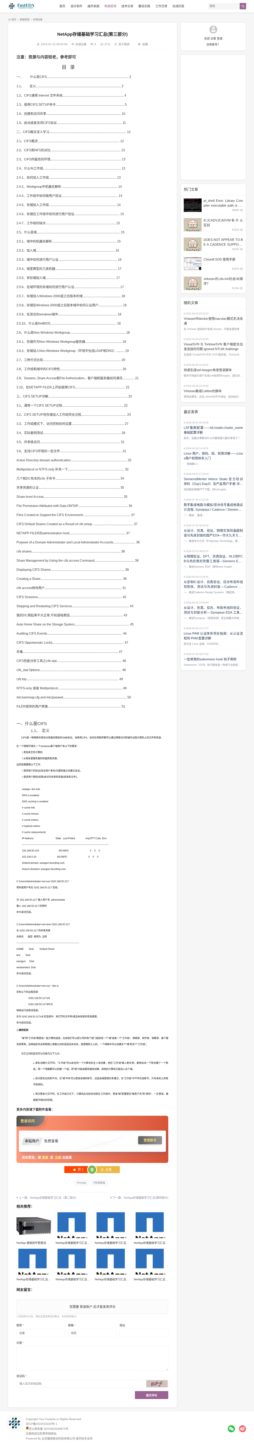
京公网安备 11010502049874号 (48, 1428)
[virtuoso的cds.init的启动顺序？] (193, 283)
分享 (108, 1169)
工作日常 (161, 6)
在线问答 (178, 6)
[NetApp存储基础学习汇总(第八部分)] (33, 1262)
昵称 (20, 1325)
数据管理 (110, 6)
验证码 (21, 1376)
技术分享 (127, 6)
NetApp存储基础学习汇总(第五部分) (156, 1279)
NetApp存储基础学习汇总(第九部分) (156, 1242)
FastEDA (22, 6)
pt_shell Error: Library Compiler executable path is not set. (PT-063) (223, 205)
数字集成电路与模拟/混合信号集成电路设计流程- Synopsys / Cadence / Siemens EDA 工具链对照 (213, 509)
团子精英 (124, 44)
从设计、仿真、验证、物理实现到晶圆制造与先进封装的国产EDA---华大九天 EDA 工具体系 (213, 535)
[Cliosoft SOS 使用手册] (193, 264)
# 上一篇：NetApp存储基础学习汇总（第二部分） (47, 1197)
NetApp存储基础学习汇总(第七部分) (78, 1279)
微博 (242, 1428)
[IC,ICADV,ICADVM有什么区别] (193, 225)
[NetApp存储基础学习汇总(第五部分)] (151, 1262)
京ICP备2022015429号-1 (41, 1423)
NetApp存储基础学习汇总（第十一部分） (81, 1242)
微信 (231, 1428)
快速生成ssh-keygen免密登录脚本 (208, 370)
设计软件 (76, 6)
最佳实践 (144, 6)
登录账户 (86, 1306)
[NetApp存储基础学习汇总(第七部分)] (73, 1262)
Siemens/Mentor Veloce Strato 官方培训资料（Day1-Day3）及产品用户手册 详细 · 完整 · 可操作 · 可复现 (213, 483)
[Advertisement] (213, 117)
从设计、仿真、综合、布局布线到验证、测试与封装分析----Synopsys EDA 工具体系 (213, 612)
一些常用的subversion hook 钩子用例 (210, 659)
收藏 (145, 44)
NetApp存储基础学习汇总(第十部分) (117, 1242)
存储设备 (37, 19)
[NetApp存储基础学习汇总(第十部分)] (112, 1225)
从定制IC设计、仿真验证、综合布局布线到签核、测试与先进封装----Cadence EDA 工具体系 (213, 586)
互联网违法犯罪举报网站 (41, 1433)
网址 (122, 1325)
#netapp (81, 1182)
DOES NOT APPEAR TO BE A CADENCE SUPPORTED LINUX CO (223, 244)
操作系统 (93, 6)
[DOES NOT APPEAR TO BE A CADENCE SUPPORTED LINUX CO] (193, 244)
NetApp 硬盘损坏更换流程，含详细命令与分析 (45, 1242)
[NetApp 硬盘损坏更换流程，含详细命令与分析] (33, 1225)
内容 (20, 1342)
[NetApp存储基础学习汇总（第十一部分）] (73, 1225)
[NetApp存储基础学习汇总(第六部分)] (112, 1262)
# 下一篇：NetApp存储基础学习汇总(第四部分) (139, 1197)
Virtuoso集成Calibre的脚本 (203, 391)
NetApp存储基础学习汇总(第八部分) (38, 1279)
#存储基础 (99, 1182)
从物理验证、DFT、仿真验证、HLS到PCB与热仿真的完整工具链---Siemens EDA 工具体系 (213, 561)
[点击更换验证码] (157, 1383)
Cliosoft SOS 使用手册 (219, 259)
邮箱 (72, 1325)
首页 (62, 6)
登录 (45, 1157)
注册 (58, 1157)
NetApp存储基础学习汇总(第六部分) (117, 1279)
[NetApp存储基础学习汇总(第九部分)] (151, 1225)
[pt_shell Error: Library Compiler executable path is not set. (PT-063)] (193, 205)
